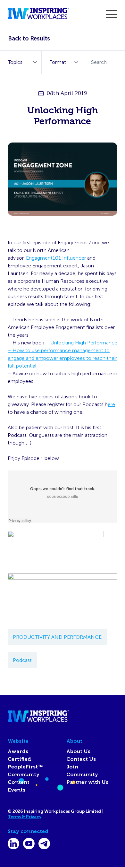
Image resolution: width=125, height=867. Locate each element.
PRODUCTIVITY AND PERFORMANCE (57, 637)
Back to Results (29, 38)
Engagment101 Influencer (56, 258)
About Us (78, 751)
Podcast (22, 660)
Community (23, 774)
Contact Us (81, 759)
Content (18, 782)
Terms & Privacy (24, 816)
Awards (18, 751)
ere (111, 404)
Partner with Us (87, 782)
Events (16, 790)
